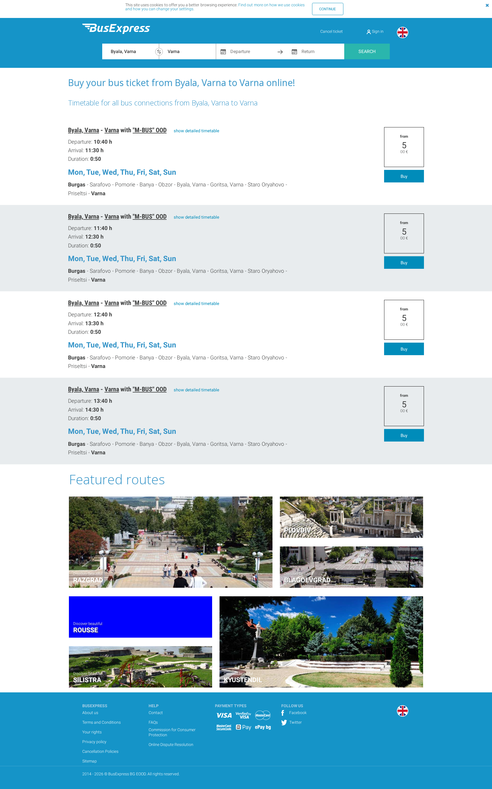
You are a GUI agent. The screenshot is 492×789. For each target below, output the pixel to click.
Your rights (92, 732)
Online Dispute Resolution (171, 744)
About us (90, 712)
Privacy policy (94, 741)
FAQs (153, 722)
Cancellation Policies (100, 751)
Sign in (377, 31)
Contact (156, 712)
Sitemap (89, 761)
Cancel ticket (331, 31)
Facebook (297, 712)
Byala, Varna (83, 130)
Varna (111, 130)
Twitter (295, 722)
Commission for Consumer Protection (172, 732)
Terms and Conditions (101, 722)
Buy (404, 176)
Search (367, 51)
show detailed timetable (196, 130)
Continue (327, 9)
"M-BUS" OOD (150, 130)
